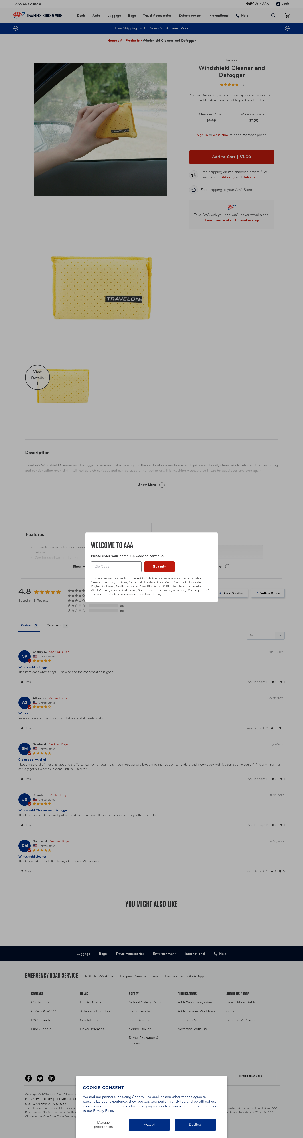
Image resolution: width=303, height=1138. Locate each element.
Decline (195, 1124)
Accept (149, 1124)
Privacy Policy (103, 1111)
